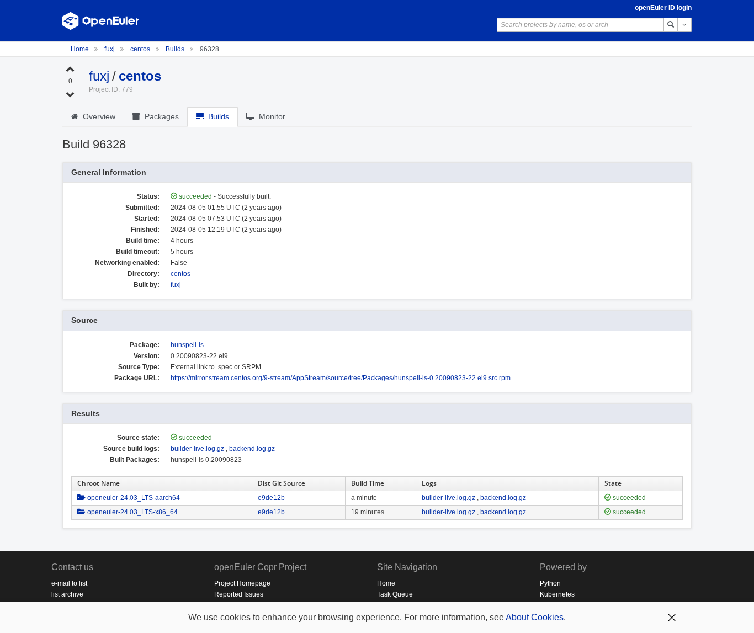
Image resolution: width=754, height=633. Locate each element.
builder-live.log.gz (197, 449)
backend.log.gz (252, 449)
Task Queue (395, 594)
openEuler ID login (663, 8)
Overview (96, 116)
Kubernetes (557, 594)
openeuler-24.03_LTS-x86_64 (132, 512)
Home (81, 49)
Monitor (269, 116)
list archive (67, 594)
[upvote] (70, 68)
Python (550, 583)
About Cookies (535, 617)
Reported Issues (238, 594)
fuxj (110, 49)
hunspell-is (187, 345)
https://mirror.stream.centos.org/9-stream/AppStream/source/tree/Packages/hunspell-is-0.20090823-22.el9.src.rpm (341, 378)
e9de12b (271, 498)
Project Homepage (242, 583)
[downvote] (70, 94)
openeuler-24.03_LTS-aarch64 (133, 498)
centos (141, 49)
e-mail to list (69, 583)
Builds (175, 49)
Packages (159, 116)
